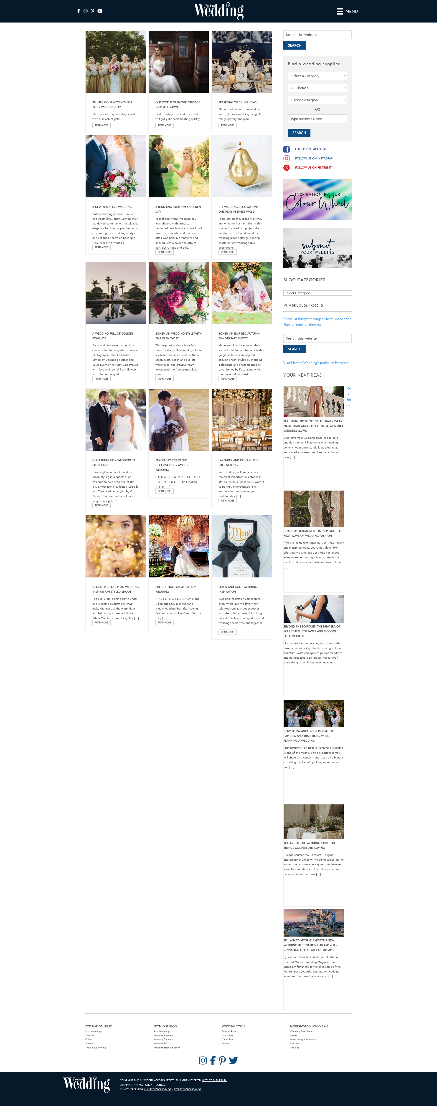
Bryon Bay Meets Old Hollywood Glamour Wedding (171, 465)
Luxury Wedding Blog (157, 1089)
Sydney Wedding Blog (187, 1089)
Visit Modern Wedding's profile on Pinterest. (316, 363)
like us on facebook (311, 149)
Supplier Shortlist (308, 324)
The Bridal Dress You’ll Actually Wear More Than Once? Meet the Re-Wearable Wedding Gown (314, 426)
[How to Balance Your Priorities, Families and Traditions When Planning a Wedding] (314, 714)
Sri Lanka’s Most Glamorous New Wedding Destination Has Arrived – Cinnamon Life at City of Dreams (311, 945)
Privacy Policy (143, 1084)
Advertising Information (303, 1039)
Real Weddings (93, 1031)
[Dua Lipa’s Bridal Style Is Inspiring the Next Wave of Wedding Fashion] (314, 510)
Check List (227, 1039)
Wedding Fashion (163, 1035)
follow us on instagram (314, 158)
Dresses (89, 1035)
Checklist (290, 319)
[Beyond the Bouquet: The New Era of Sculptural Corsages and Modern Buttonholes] (314, 609)
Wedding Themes (163, 1039)
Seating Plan (229, 1031)
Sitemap (294, 1047)
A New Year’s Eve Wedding (112, 207)
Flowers (89, 1043)
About (293, 1035)
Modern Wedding (86, 1084)
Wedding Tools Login (301, 1031)
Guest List (331, 319)
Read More (101, 125)
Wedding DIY (161, 1043)
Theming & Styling (95, 1047)
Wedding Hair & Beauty (167, 1047)
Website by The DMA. (214, 1080)
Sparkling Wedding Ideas (237, 102)
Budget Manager (310, 319)
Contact (294, 1043)
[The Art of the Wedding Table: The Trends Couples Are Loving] (314, 822)
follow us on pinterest (313, 167)
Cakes (88, 1039)
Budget (226, 1043)
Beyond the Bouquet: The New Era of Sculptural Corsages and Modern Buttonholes (312, 631)
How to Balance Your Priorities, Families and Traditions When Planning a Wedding (308, 736)
